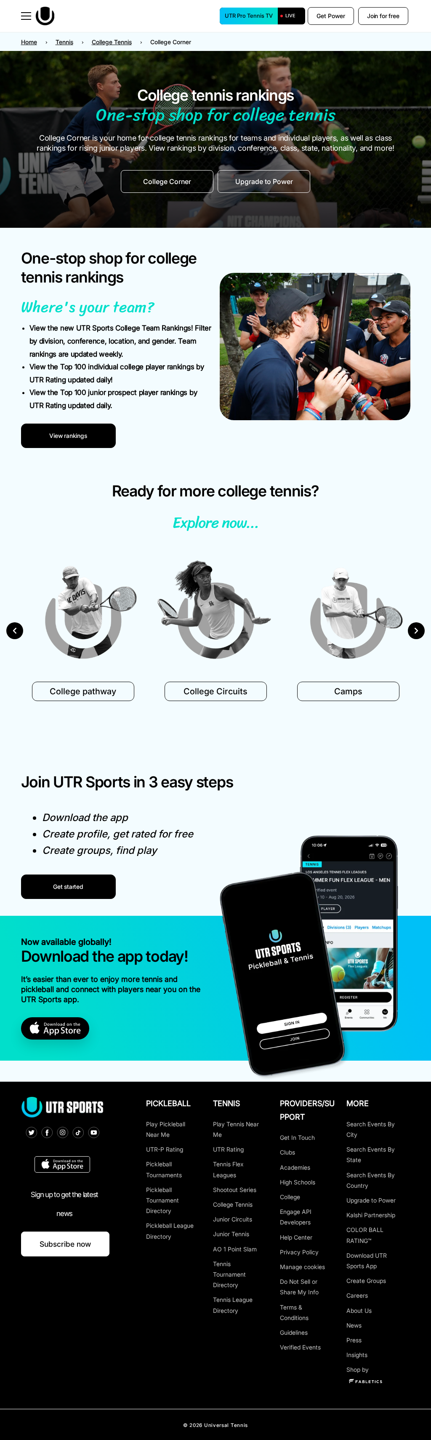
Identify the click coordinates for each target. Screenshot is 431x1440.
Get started (68, 886)
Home (29, 41)
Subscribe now (65, 1244)
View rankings (68, 435)
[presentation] (14, 632)
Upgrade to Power (264, 181)
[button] (26, 16)
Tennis (64, 41)
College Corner (167, 181)
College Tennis (112, 41)
